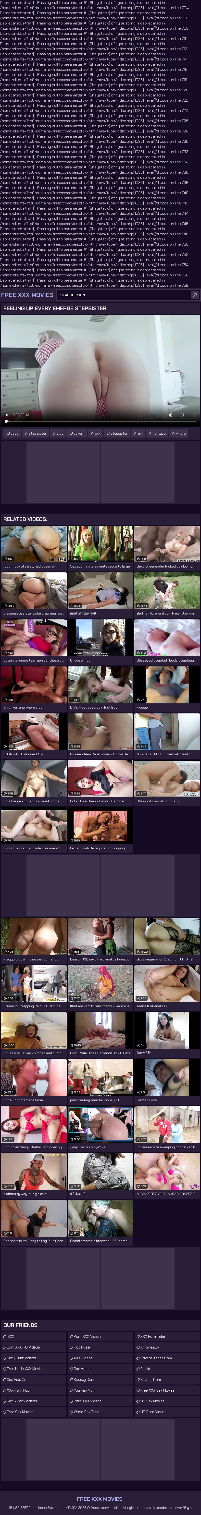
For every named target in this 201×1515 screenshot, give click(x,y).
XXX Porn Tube (152, 1336)
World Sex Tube (86, 1411)
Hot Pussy (82, 1347)
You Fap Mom (85, 1390)
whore (181, 433)
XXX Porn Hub (18, 1390)
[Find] (195, 295)
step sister (37, 433)
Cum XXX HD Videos (23, 1347)
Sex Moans (82, 1368)
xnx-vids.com (18, 1379)
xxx (97, 433)
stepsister (119, 433)
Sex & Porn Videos (22, 1401)
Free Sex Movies (20, 1411)
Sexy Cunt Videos (21, 1358)
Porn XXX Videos (87, 1336)
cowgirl (79, 433)
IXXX (10, 1336)
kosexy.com (84, 1379)
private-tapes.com (156, 1358)
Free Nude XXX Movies (25, 1368)
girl (140, 433)
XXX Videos (83, 1358)
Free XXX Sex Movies (157, 1390)
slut (60, 433)
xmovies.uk (149, 1347)
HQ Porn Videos (153, 1411)
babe (14, 433)
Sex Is (145, 1368)
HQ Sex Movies (152, 1401)
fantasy (159, 433)
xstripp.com (150, 1379)
